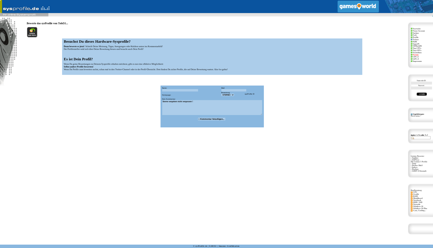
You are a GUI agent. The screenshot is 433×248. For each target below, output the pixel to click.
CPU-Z (416, 57)
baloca (414, 167)
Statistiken (417, 53)
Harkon (415, 169)
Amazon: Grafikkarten (229, 246)
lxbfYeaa (415, 160)
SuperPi (416, 44)
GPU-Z (416, 59)
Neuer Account (419, 31)
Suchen (416, 33)
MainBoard (418, 198)
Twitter (416, 39)
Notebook (417, 200)
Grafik (416, 194)
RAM (415, 196)
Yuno (414, 163)
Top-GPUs (417, 50)
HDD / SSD (417, 202)
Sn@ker (415, 158)
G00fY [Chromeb (419, 171)
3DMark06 (417, 46)
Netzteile (416, 204)
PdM (415, 42)
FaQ (415, 35)
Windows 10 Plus (420, 208)
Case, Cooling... (419, 210)
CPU (415, 192)
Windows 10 (418, 206)
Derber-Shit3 (417, 165)
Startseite (417, 29)
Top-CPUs (417, 48)
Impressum (417, 61)
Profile (415, 37)
